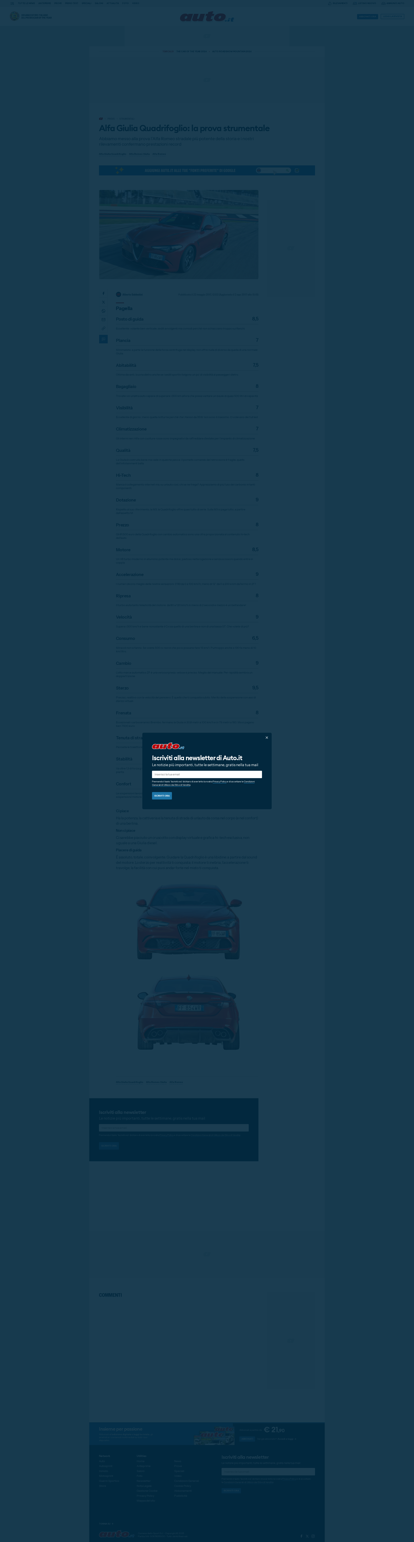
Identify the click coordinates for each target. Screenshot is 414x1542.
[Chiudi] (266, 737)
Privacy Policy (219, 781)
